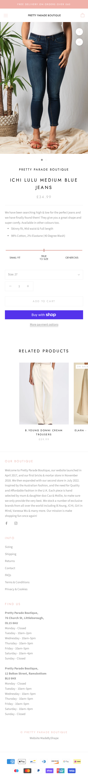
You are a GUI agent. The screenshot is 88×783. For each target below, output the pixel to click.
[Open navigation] (6, 15)
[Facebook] (6, 523)
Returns (10, 561)
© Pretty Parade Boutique (44, 732)
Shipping (10, 554)
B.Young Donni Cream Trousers (44, 432)
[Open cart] (82, 15)
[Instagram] (15, 523)
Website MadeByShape (44, 738)
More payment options (44, 324)
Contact (10, 568)
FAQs (8, 575)
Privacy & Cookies (16, 589)
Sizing (9, 547)
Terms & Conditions (17, 582)
